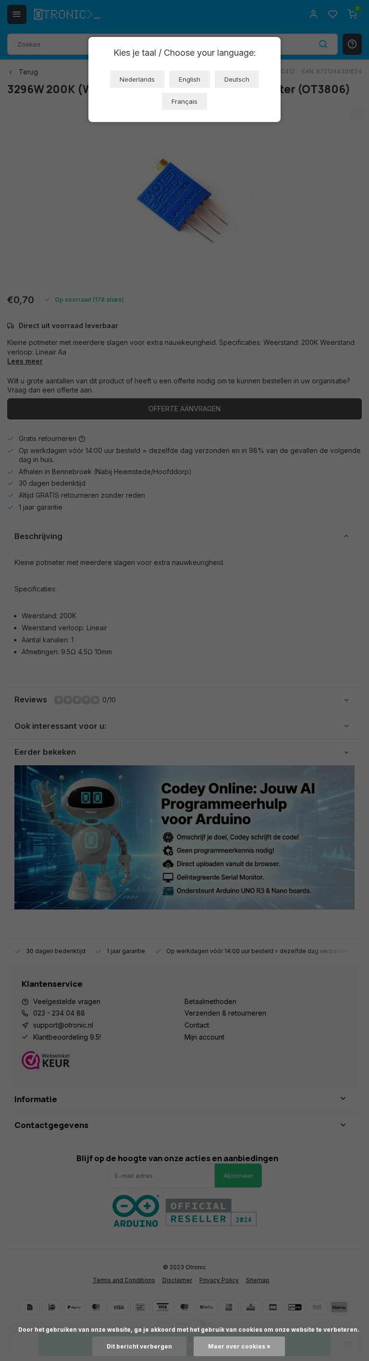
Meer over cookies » (239, 1346)
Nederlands (137, 79)
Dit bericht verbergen (139, 1346)
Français (184, 101)
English (189, 79)
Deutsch (236, 79)
